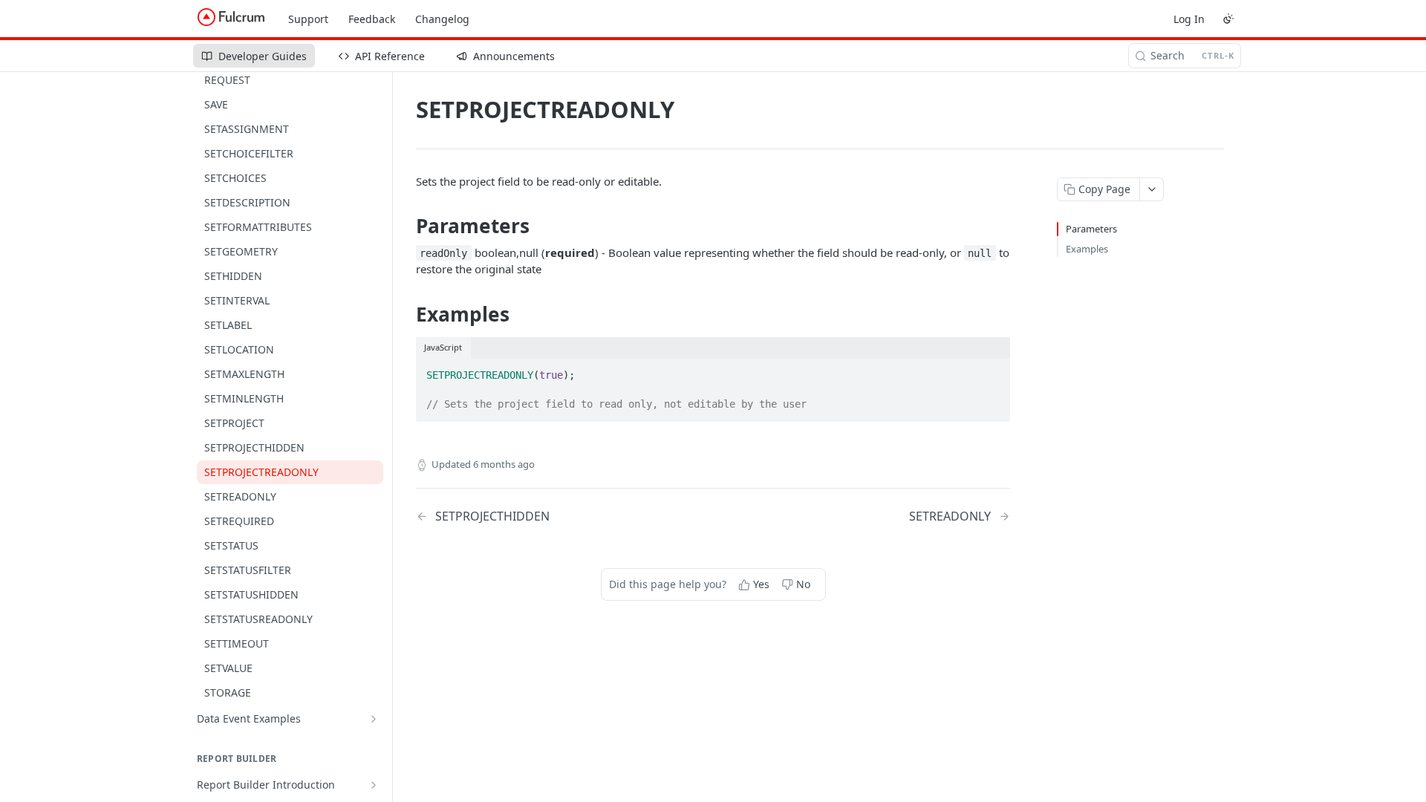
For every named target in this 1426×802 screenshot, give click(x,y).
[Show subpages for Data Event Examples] (374, 719)
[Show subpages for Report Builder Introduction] (374, 785)
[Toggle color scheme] (1228, 18)
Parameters (1091, 228)
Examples (1087, 248)
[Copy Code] (992, 370)
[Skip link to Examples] (406, 314)
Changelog (442, 19)
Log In (1189, 19)
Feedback (371, 19)
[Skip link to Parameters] (406, 226)
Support (308, 19)
